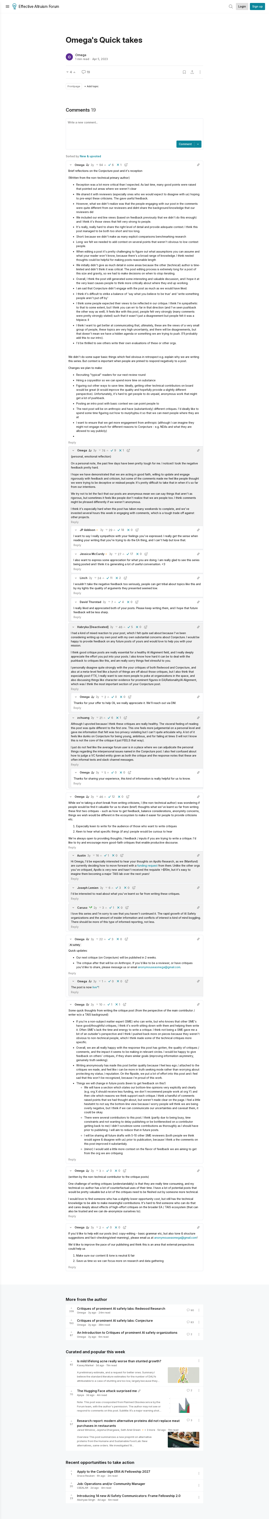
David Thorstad (90, 602)
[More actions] (200, 72)
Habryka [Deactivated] (93, 627)
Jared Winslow (86, 1429)
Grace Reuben (86, 1475)
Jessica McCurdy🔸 (94, 554)
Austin (81, 855)
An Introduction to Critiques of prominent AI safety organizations (127, 1333)
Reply (72, 442)
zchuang (83, 717)
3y (92, 165)
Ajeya (80, 1395)
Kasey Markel (85, 1365)
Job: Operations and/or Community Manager (111, 1484)
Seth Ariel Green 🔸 (132, 1429)
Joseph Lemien (87, 887)
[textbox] (133, 130)
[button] (70, 164)
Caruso (82, 907)
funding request (147, 865)
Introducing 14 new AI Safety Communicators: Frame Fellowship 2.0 (129, 1496)
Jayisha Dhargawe (107, 1429)
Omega (80, 55)
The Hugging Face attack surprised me (107, 1391)
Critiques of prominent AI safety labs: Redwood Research (121, 1308)
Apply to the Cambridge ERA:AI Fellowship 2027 (113, 1472)
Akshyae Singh (86, 1499)
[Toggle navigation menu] (7, 6)
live (95, 987)
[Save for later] (184, 72)
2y (95, 907)
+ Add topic (91, 86)
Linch (83, 578)
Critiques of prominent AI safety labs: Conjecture (115, 1321)
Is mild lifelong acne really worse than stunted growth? (119, 1361)
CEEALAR (82, 1487)
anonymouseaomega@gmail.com (159, 967)
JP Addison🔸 (89, 530)
